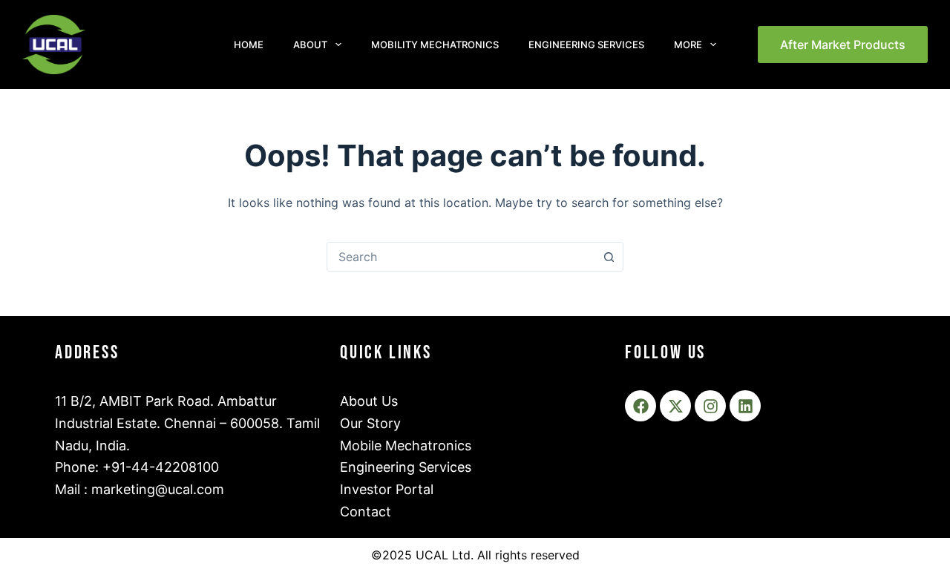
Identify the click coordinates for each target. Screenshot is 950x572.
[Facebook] (640, 405)
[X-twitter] (675, 405)
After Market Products (842, 44)
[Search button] (608, 257)
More (688, 44)
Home (248, 44)
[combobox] (460, 257)
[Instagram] (710, 405)
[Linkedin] (745, 405)
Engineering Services (586, 44)
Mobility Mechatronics (435, 44)
